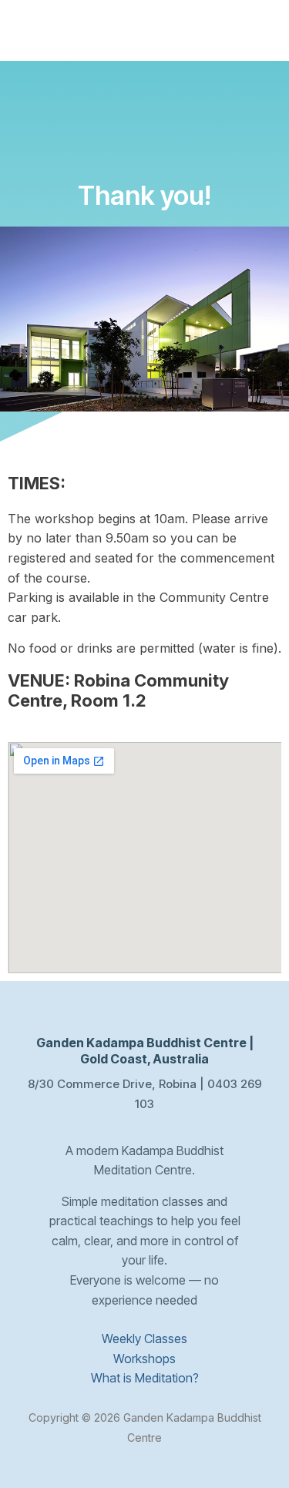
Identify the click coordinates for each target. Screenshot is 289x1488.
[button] (264, 37)
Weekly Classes (144, 1338)
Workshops (144, 1358)
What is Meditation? (145, 1378)
